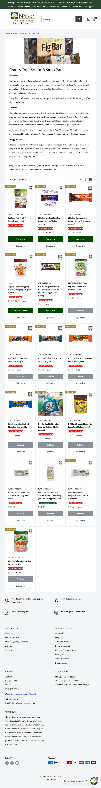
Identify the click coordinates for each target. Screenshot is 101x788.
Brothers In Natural (77, 283)
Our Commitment (13, 637)
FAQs (57, 637)
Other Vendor (44, 214)
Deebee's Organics (16, 214)
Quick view (20, 246)
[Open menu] (6, 19)
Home (7, 33)
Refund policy (61, 663)
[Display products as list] (90, 179)
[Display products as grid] (86, 179)
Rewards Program (62, 646)
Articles (8, 646)
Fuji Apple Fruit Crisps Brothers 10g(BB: (77, 288)
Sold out (80, 310)
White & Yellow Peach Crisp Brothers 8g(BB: (19, 562)
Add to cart (20, 239)
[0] (93, 19)
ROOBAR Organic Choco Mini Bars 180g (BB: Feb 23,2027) (80, 425)
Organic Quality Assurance (16, 641)
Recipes (8, 650)
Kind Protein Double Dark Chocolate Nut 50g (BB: (18, 425)
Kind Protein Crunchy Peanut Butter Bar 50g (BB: (80, 360)
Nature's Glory (14, 489)
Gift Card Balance (62, 641)
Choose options (20, 310)
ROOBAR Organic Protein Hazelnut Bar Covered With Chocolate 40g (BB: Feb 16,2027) (49, 291)
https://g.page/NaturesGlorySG (23, 694)
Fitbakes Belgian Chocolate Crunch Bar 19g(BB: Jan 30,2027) (49, 221)
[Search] (78, 19)
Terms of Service (62, 658)
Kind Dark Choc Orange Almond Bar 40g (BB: (17, 360)
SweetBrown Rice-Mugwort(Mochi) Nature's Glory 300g (78, 495)
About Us (9, 633)
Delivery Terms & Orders (65, 650)
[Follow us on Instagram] (12, 763)
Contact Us (59, 633)
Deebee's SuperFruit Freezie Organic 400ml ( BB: (19, 219)
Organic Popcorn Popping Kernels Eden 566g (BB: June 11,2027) (19, 289)
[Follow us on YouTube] (17, 763)
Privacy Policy (61, 654)
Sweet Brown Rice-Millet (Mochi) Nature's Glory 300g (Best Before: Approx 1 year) (49, 495)
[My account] (88, 19)
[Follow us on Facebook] (7, 763)
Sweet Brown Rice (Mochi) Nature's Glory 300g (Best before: (18, 495)
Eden (10, 283)
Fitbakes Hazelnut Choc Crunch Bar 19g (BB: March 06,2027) (79, 221)
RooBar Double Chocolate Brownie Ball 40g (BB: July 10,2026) (48, 427)
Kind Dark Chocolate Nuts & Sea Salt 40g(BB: (49, 360)
